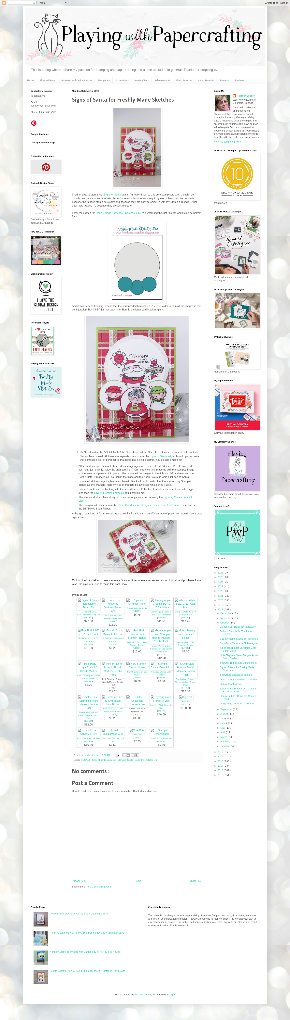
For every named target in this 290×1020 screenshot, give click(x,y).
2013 (221, 770)
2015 (221, 761)
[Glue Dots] (137, 730)
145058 (88, 721)
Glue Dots (137, 735)
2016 (221, 756)
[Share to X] (133, 755)
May (222, 727)
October (224, 622)
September (226, 709)
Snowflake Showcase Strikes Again (239, 643)
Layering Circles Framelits (109, 492)
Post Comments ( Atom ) (99, 886)
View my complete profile (227, 141)
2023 (221, 586)
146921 (112, 621)
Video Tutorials (206, 80)
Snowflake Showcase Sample (236, 675)
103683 (137, 738)
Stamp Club (104, 80)
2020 (221, 600)
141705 (161, 711)
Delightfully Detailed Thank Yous (237, 703)
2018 (221, 609)
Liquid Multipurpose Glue (113, 738)
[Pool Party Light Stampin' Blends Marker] (89, 671)
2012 (221, 775)
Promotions (122, 80)
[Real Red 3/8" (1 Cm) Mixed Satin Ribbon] (113, 704)
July (222, 718)
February (225, 741)
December (226, 613)
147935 (137, 648)
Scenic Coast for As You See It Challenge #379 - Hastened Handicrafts (87, 971)
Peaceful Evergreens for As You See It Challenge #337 (79, 913)
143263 (185, 704)
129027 (88, 741)
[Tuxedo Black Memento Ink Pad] (113, 634)
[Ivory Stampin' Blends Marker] (137, 667)
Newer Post (79, 881)
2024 (221, 582)
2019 (221, 605)
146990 (161, 617)
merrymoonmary (143, 994)
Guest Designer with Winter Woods (238, 679)
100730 (185, 617)
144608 (161, 677)
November (226, 618)
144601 (185, 688)
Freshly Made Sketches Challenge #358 (118, 212)
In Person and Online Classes (76, 80)
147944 (185, 648)
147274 (161, 654)
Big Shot (186, 701)
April (223, 732)
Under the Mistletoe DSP (146, 760)
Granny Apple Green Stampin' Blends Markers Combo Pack (161, 649)
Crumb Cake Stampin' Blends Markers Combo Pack (185, 682)
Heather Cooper (92, 755)
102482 (88, 644)
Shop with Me (47, 80)
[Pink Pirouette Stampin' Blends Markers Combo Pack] (113, 674)
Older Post (195, 881)
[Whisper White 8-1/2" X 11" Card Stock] (185, 607)
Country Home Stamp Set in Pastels (239, 638)
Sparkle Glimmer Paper (137, 608)
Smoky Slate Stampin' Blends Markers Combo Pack (88, 715)
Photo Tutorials (184, 80)
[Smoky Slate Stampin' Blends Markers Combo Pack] (89, 707)
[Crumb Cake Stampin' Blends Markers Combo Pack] (185, 674)
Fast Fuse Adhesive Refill (88, 738)
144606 (137, 677)
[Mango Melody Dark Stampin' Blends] (185, 637)
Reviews (239, 80)
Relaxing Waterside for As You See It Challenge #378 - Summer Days (87, 932)
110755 (112, 741)
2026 (221, 572)
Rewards (224, 80)
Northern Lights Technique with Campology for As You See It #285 (85, 952)
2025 (221, 577)
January (225, 746)
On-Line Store (129, 580)
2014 (221, 765)
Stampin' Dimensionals (161, 738)
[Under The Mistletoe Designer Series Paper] (113, 611)
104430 (161, 741)
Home (30, 80)
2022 (221, 591)
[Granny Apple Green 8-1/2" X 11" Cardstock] (161, 607)
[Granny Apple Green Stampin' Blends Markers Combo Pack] (161, 641)
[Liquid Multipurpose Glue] (113, 733)
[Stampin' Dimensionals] (161, 733)
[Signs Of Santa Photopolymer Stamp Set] (89, 607)
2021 (221, 595)
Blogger (171, 994)
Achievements (162, 80)
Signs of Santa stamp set (104, 760)
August (224, 714)
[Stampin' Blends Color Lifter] (161, 667)
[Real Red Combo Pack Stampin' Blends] (137, 637)
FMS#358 (86, 760)
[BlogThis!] (128, 755)
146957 (137, 611)
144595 (88, 681)
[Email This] (124, 755)
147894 (112, 714)
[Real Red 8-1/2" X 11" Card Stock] (89, 634)
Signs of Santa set (160, 456)
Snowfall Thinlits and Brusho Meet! (238, 662)
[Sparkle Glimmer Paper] (137, 603)
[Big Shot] (185, 697)
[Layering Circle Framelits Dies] (161, 700)
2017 (221, 752)
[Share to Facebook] (137, 755)
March (224, 737)
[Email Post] (117, 755)
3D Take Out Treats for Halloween (238, 626)
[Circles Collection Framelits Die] (137, 704)
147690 (88, 617)
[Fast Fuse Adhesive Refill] (89, 733)
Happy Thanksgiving (231, 684)
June (223, 723)
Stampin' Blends (126, 760)
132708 (112, 644)
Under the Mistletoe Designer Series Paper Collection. (148, 505)
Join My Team (141, 80)
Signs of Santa (112, 194)
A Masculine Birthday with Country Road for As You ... (238, 690)
